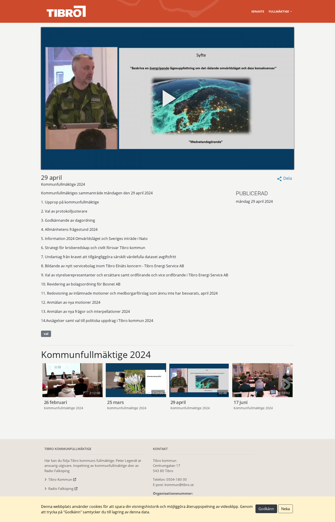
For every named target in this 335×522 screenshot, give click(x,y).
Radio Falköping (60, 488)
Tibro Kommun (60, 479)
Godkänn (266, 508)
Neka (285, 508)
